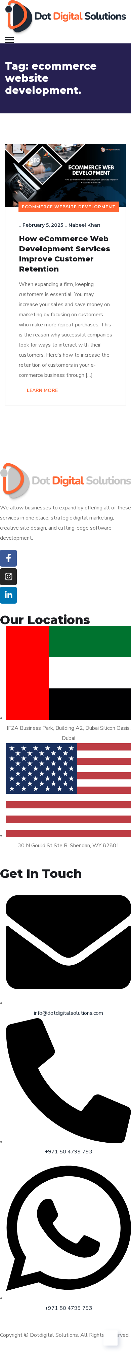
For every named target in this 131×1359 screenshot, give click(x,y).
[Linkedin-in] (8, 595)
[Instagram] (8, 576)
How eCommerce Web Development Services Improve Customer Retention (64, 254)
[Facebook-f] (8, 558)
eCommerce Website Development (69, 206)
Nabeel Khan (84, 225)
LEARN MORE (42, 390)
